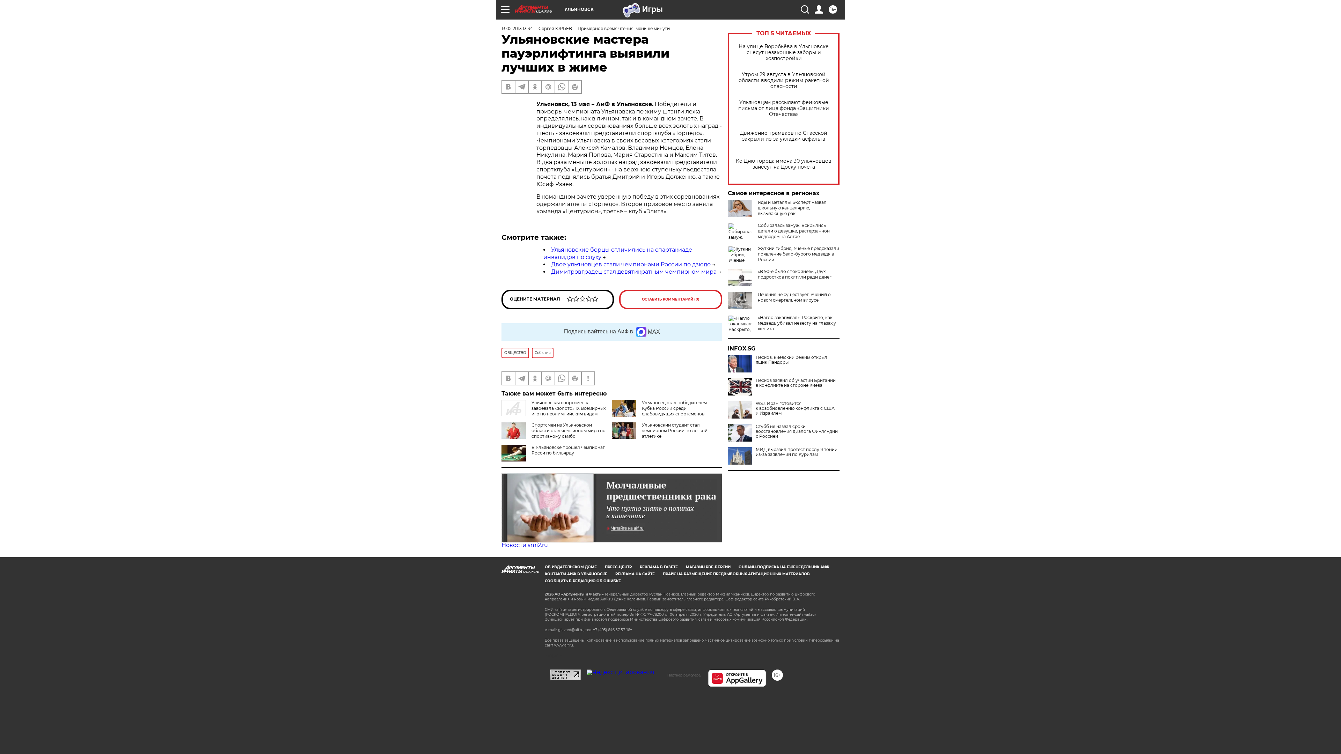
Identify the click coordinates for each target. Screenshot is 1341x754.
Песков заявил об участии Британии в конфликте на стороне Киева (796, 383)
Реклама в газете (659, 567)
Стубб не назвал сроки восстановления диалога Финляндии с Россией (797, 431)
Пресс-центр (618, 567)
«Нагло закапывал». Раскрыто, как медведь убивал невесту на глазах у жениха (797, 323)
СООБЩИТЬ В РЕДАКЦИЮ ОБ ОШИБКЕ (583, 581)
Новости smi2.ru (524, 545)
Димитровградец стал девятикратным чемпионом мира (634, 271)
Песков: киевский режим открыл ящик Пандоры (791, 360)
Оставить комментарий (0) (670, 299)
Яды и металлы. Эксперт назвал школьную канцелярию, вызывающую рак (792, 208)
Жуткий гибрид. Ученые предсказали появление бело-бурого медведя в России (798, 254)
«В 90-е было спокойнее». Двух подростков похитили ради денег (794, 274)
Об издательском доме (571, 567)
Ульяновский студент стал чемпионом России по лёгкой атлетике (675, 430)
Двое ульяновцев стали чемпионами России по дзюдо (631, 264)
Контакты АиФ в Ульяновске (576, 574)
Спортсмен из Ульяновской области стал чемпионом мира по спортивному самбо (569, 430)
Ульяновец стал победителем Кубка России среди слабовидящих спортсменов (674, 408)
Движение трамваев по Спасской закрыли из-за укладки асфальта (783, 136)
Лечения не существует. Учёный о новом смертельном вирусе (794, 297)
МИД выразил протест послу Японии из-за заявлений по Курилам (796, 452)
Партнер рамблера (684, 675)
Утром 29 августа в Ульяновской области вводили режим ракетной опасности (784, 80)
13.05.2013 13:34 (517, 28)
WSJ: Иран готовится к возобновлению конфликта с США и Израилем (795, 408)
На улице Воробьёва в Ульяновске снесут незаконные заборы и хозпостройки (784, 52)
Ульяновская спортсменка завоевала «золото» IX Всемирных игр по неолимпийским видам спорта (553, 411)
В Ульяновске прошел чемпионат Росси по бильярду (568, 450)
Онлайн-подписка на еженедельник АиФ (784, 567)
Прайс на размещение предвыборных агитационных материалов (736, 574)
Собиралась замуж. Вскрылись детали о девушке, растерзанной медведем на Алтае (794, 231)
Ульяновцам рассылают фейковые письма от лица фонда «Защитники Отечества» (783, 108)
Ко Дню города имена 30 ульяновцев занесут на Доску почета (783, 164)
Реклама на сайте (635, 574)
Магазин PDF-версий (708, 567)
